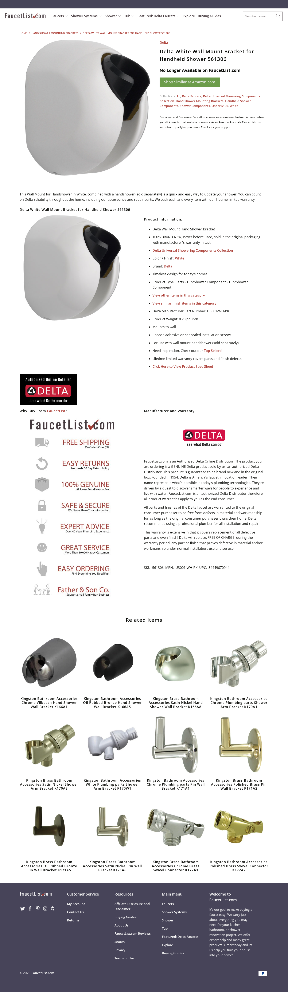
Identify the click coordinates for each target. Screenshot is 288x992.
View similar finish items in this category (184, 303)
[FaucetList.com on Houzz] (53, 908)
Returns (73, 920)
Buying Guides (209, 16)
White (234, 106)
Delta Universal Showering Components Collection (192, 250)
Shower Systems (84, 16)
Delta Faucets (191, 96)
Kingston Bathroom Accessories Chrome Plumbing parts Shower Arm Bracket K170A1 (238, 663)
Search (119, 942)
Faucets (57, 16)
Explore (189, 16)
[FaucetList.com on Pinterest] (38, 908)
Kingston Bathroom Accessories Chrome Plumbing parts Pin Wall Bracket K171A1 (175, 744)
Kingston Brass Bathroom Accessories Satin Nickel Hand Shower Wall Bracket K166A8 (175, 663)
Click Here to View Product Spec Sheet (182, 366)
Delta (164, 42)
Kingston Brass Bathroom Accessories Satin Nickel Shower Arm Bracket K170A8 (49, 744)
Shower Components (195, 106)
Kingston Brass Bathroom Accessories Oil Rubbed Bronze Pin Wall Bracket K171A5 (49, 826)
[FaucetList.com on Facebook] (30, 908)
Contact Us (75, 912)
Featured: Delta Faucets (156, 16)
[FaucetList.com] (25, 16)
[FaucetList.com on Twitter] (23, 908)
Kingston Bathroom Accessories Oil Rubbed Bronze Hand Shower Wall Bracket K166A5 (112, 663)
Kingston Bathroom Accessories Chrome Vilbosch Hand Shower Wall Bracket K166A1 (49, 663)
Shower (111, 16)
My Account (76, 904)
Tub (127, 16)
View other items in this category (178, 295)
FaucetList (56, 411)
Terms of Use (124, 958)
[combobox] (263, 16)
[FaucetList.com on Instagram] (45, 908)
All (178, 96)
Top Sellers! (213, 350)
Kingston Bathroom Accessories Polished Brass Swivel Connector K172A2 (238, 826)
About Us (121, 925)
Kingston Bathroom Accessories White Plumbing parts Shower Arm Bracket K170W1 (112, 744)
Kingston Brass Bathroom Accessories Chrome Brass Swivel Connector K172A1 (175, 826)
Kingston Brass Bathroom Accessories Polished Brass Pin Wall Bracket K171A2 (238, 744)
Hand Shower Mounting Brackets (199, 101)
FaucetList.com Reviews (132, 933)
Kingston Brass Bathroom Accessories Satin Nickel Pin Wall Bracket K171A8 (112, 826)
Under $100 (220, 106)
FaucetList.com (42, 973)
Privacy (119, 950)
